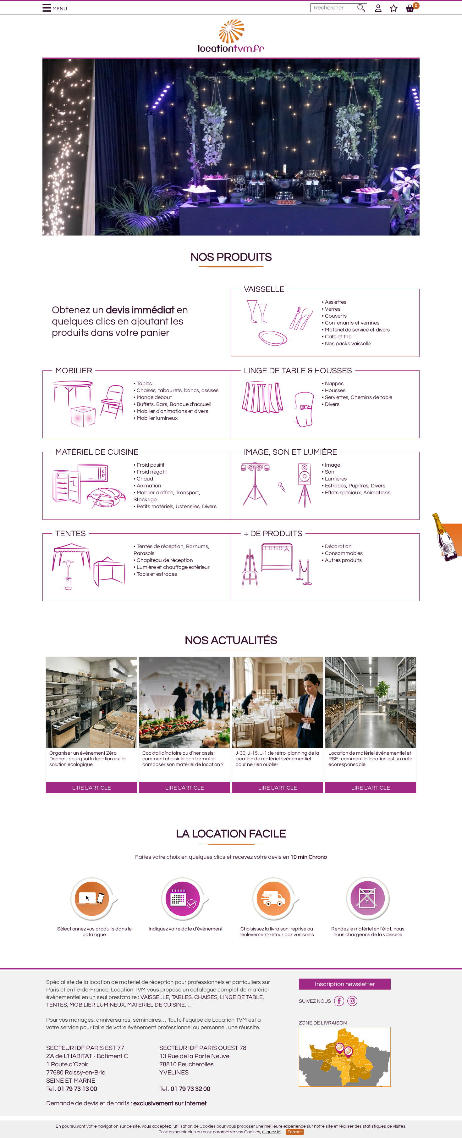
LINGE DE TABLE (241, 997)
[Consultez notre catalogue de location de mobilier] (89, 426)
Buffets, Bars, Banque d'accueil (174, 404)
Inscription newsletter (345, 984)
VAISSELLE (154, 997)
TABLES (182, 997)
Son (329, 472)
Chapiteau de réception (165, 560)
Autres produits (343, 560)
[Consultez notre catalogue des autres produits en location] (278, 588)
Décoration (338, 546)
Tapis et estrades (157, 574)
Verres (332, 309)
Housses (335, 390)
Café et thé (338, 337)
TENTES (56, 1005)
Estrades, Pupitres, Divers (355, 486)
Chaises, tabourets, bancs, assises (177, 390)
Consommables (344, 553)
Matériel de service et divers (357, 330)
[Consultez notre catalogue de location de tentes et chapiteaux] (89, 588)
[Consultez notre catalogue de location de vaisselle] (278, 344)
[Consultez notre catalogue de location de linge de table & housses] (278, 426)
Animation (149, 486)
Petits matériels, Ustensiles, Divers (177, 506)
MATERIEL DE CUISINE (156, 1005)
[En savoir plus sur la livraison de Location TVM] (345, 1085)
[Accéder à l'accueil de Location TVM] (231, 50)
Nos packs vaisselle (348, 344)
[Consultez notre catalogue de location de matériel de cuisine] (89, 507)
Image (332, 465)
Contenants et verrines (352, 323)
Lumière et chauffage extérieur (173, 567)
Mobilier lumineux (157, 418)
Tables (144, 383)
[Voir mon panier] (410, 9)
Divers (332, 404)
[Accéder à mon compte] (378, 9)
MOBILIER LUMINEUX (97, 1005)
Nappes (334, 383)
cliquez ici (271, 1132)
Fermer (295, 1132)
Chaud (145, 479)
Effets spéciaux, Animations (357, 493)
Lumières (336, 479)
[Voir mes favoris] (393, 9)
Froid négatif (152, 472)
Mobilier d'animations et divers (172, 411)
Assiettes (335, 302)
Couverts (336, 316)
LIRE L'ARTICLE (91, 788)
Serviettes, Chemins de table (358, 397)
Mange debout (154, 397)
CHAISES (205, 997)
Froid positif (150, 465)
